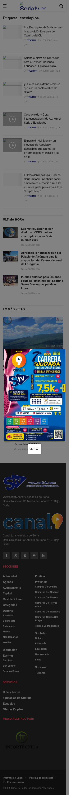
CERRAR (34, 448)
